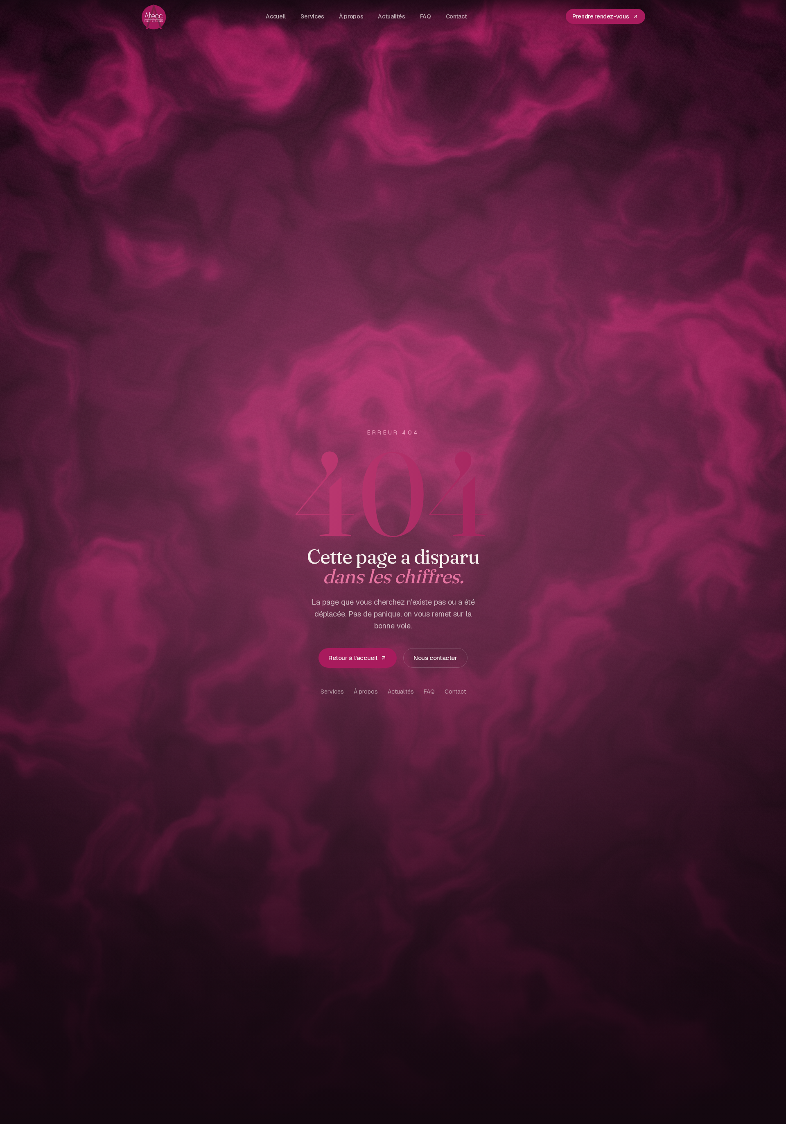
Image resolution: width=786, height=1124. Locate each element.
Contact (455, 691)
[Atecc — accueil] (154, 16)
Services (332, 691)
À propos (366, 691)
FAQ (429, 691)
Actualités (401, 691)
